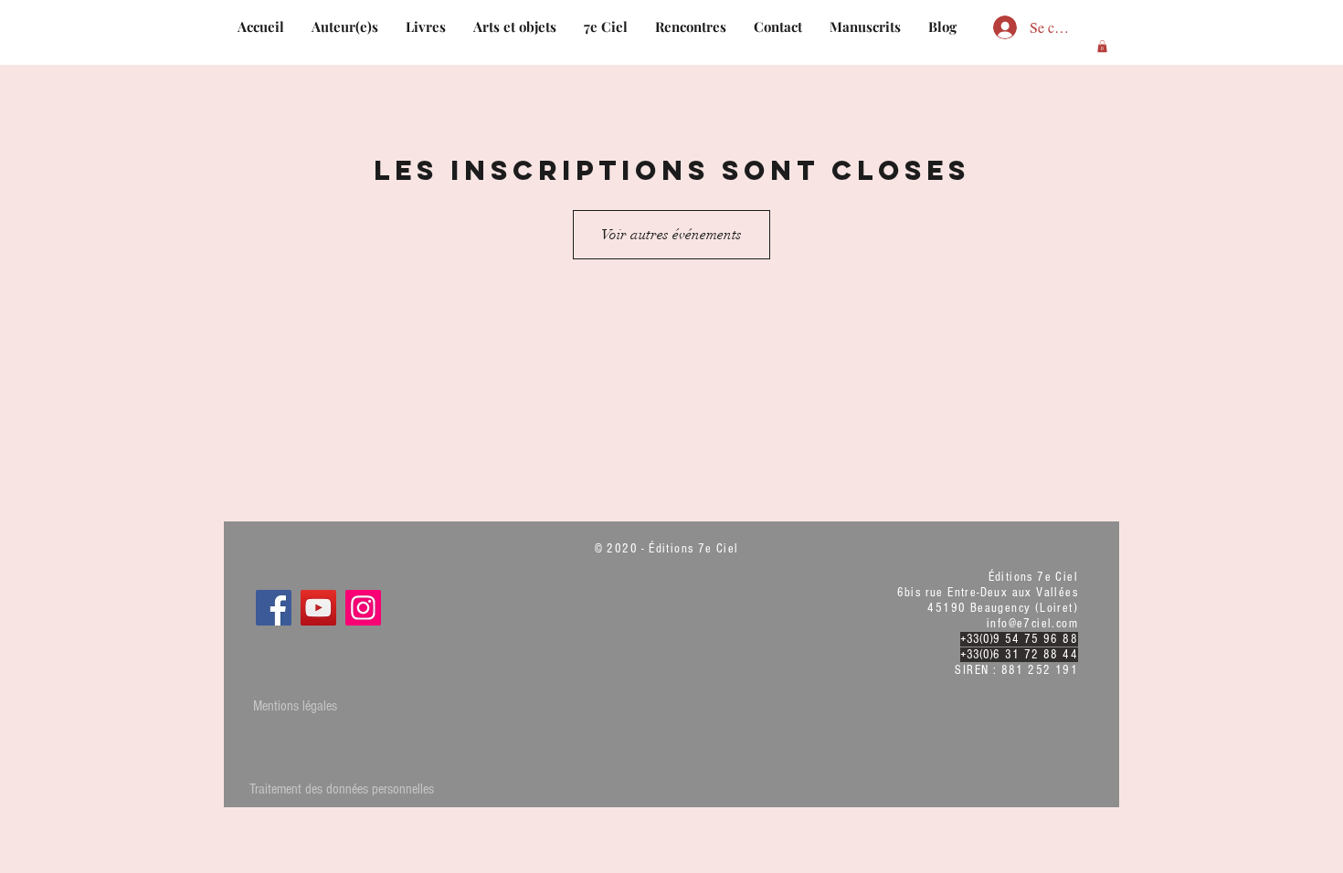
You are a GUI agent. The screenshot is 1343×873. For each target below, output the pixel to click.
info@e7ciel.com (1032, 623)
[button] (1102, 46)
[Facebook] (273, 608)
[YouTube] (318, 608)
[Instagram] (363, 608)
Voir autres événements (671, 235)
